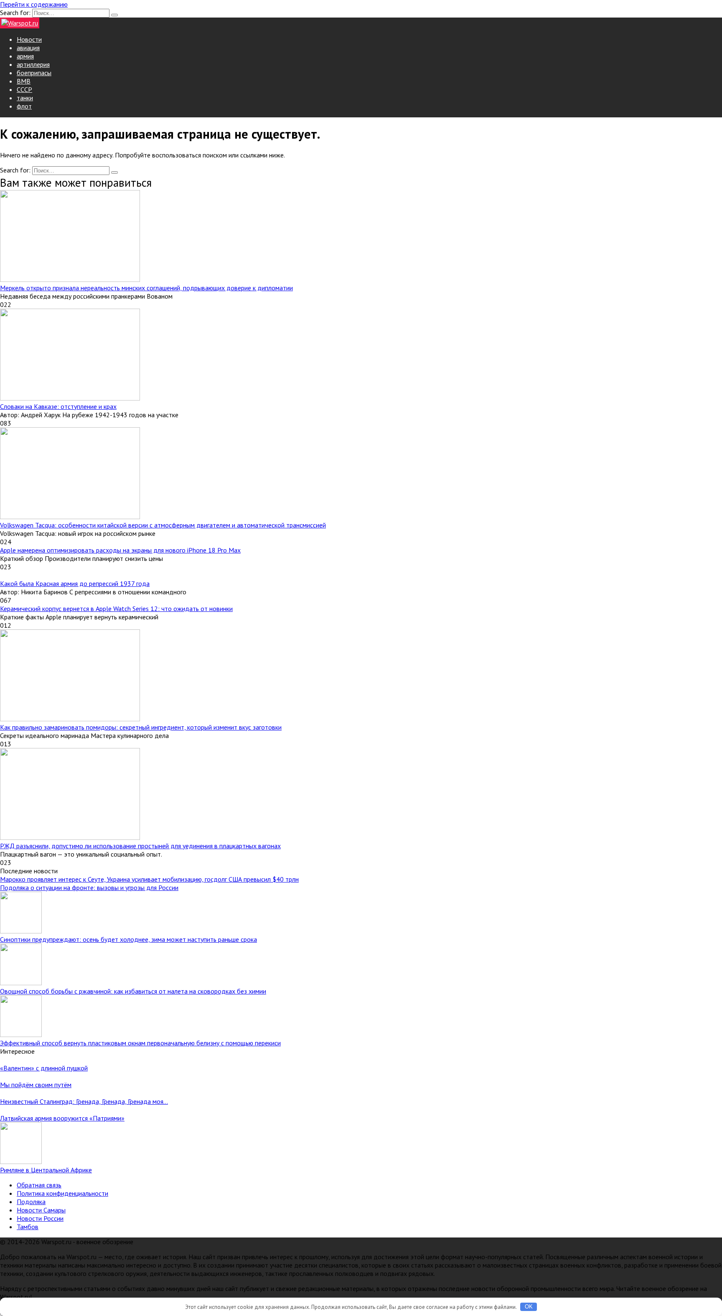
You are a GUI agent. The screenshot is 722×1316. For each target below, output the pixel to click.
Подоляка (31, 1201)
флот (24, 106)
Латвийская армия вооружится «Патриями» (62, 1118)
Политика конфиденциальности (62, 1193)
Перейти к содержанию (34, 4)
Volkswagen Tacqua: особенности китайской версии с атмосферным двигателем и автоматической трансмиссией (163, 525)
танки (25, 98)
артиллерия (33, 64)
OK (529, 1306)
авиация (28, 47)
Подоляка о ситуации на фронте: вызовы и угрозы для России (89, 887)
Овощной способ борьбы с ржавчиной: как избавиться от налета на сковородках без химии (133, 991)
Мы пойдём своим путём (35, 1084)
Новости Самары (41, 1210)
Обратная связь (39, 1185)
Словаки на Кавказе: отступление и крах (58, 406)
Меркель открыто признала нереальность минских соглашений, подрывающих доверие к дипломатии (146, 288)
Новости (29, 39)
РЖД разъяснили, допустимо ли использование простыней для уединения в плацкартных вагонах (140, 846)
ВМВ (24, 81)
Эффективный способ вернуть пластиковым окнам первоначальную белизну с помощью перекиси (140, 1043)
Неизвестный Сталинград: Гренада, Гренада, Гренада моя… (84, 1101)
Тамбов (27, 1226)
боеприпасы (34, 72)
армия (25, 56)
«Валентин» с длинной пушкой (44, 1068)
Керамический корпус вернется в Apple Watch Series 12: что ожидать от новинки (116, 608)
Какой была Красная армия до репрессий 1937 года (75, 583)
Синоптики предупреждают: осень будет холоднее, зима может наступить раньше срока (128, 939)
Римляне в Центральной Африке (46, 1170)
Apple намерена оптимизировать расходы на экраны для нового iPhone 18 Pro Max (120, 550)
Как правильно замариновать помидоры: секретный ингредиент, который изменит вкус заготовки (141, 727)
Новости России (40, 1218)
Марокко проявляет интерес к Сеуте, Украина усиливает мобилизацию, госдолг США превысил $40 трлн (149, 879)
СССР (24, 89)
